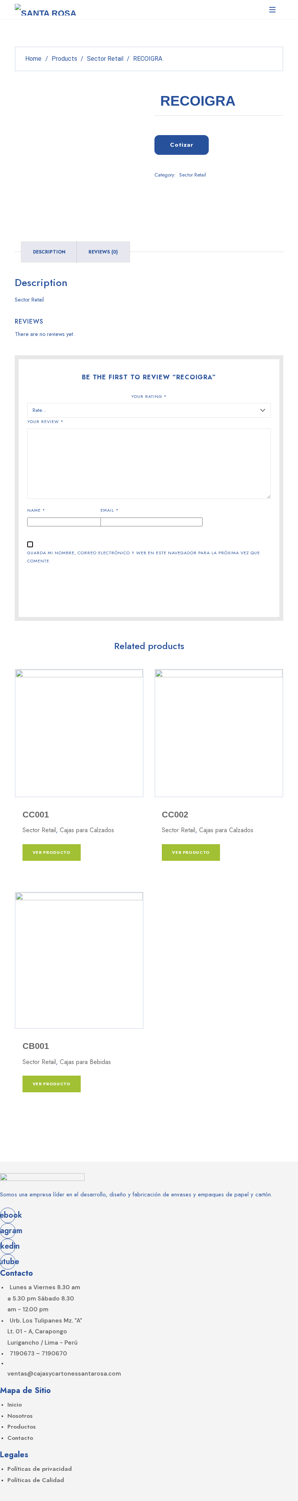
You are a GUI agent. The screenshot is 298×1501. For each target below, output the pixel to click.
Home (33, 58)
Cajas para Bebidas (85, 1061)
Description (49, 251)
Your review (45, 421)
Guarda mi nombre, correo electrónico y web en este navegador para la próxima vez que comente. (143, 557)
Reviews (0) (103, 251)
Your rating (149, 396)
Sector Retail (192, 174)
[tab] (49, 252)
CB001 (36, 1046)
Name (36, 510)
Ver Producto (52, 852)
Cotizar (181, 145)
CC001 (36, 814)
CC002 (175, 814)
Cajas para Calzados (87, 830)
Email (109, 510)
